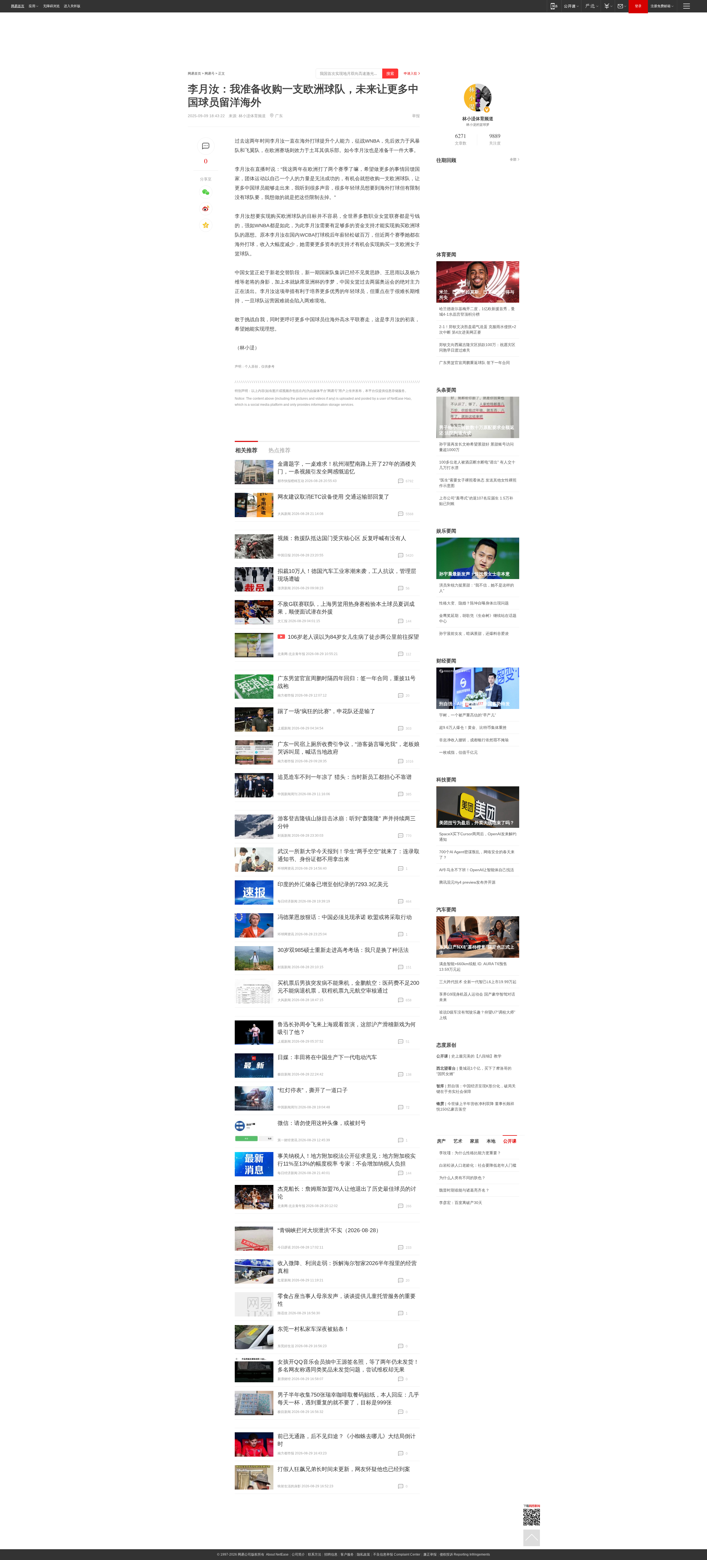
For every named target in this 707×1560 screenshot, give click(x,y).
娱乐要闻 (446, 531)
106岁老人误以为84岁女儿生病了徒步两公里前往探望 (353, 637)
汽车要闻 (446, 909)
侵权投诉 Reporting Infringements (465, 1554)
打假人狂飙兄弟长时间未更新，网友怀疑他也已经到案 (344, 1469)
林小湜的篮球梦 (477, 125)
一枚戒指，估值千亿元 (458, 752)
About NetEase (277, 1554)
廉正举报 (430, 1554)
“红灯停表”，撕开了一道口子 (313, 1090)
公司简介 (298, 1554)
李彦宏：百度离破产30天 (460, 1202)
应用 (32, 6)
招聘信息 (330, 1554)
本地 (491, 1141)
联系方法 (314, 1554)
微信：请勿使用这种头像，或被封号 (322, 1123)
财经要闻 (446, 661)
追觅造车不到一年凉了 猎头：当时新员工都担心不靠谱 (345, 777)
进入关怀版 (72, 6)
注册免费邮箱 (661, 6)
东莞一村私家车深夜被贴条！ (313, 1329)
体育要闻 (446, 254)
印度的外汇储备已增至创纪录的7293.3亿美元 (333, 884)
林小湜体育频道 (252, 116)
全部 (513, 159)
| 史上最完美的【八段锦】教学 (469, 1056)
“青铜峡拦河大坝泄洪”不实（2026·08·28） (329, 1230)
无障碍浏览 (51, 6)
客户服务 (347, 1554)
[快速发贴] (206, 146)
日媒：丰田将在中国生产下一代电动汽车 (327, 1057)
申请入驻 (410, 73)
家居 (474, 1141)
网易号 (210, 73)
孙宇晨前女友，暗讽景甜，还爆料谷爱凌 (474, 633)
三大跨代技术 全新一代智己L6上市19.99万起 (477, 982)
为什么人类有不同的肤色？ (462, 1178)
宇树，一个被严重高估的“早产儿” (467, 715)
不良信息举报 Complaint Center (396, 1554)
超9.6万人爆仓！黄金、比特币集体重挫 (472, 727)
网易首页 (17, 6)
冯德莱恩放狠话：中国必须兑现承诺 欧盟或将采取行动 (345, 917)
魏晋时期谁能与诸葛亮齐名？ (464, 1190)
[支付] (608, 6)
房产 (441, 1141)
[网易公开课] (571, 6)
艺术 (457, 1141)
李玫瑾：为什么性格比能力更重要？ (470, 1153)
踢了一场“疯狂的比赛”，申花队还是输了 (326, 711)
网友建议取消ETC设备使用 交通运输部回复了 (333, 497)
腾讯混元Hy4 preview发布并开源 (467, 882)
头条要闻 (446, 390)
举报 (416, 116)
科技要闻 (446, 779)
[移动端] (554, 6)
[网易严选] (591, 6)
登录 (638, 6)
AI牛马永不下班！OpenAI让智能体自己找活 (476, 870)
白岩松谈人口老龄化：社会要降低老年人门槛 (477, 1165)
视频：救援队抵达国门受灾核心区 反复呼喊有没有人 (342, 538)
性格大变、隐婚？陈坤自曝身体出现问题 (474, 603)
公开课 (509, 1141)
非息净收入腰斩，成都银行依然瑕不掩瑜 (474, 740)
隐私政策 (363, 1554)
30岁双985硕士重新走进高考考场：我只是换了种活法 (343, 950)
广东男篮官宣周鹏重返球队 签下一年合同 (474, 362)
